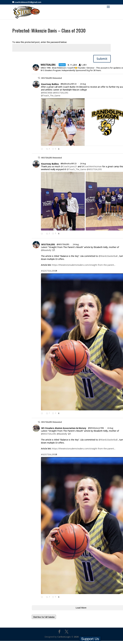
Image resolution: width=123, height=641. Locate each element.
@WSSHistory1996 (96, 428)
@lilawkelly (46, 250)
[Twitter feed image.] (63, 201)
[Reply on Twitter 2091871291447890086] (42, 414)
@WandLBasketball (108, 256)
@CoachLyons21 (69, 166)
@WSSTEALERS (60, 92)
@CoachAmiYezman (92, 166)
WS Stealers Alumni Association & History (63, 428)
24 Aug (83, 84)
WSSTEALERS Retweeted (51, 78)
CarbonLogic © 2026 (68, 636)
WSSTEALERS (48, 244)
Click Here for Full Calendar (44, 616)
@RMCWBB (46, 92)
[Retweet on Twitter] (39, 78)
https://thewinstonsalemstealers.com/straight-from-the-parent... (83, 264)
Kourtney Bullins (50, 84)
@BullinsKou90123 (68, 84)
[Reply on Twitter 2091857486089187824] (42, 597)
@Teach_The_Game (50, 95)
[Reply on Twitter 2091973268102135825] (42, 149)
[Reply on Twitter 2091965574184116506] (42, 234)
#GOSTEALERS (48, 270)
